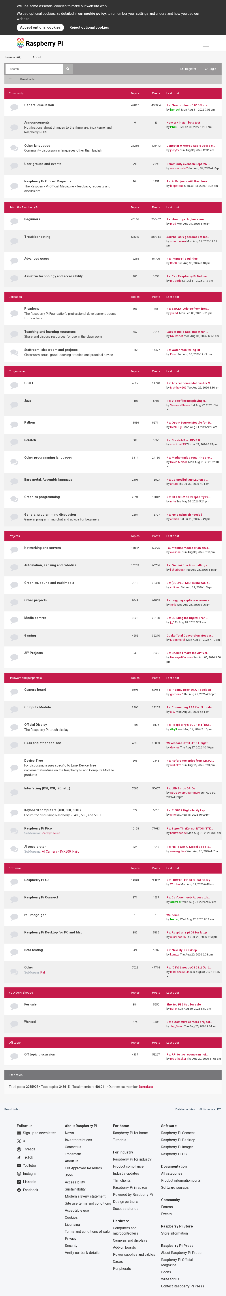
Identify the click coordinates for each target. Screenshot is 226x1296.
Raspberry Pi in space (130, 1187)
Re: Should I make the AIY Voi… (187, 653)
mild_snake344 (179, 972)
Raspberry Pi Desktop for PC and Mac (53, 932)
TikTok (28, 1157)
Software (15, 868)
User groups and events (42, 164)
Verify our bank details (82, 1253)
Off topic (15, 1042)
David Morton (179, 462)
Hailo (75, 851)
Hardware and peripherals (25, 677)
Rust (56, 833)
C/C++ (28, 383)
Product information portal (181, 1180)
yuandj (174, 313)
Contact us (73, 1147)
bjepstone (176, 185)
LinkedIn (29, 1182)
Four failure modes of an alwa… (188, 548)
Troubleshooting (37, 237)
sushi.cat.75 (178, 444)
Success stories (125, 1209)
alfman (174, 519)
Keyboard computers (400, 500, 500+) (52, 810)
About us (72, 1161)
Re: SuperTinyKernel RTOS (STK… (189, 828)
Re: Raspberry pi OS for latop (186, 932)
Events (166, 1214)
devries (174, 747)
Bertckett (146, 1087)
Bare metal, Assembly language (48, 479)
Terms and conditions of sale (87, 1231)
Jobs (69, 1175)
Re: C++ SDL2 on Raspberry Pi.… (188, 497)
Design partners (125, 1202)
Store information (174, 1233)
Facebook (30, 1190)
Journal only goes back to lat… (187, 237)
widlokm (175, 765)
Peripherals (122, 1268)
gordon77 (176, 694)
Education (15, 296)
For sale (30, 1004)
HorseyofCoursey (181, 657)
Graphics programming (42, 497)
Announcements (37, 122)
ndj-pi (173, 1008)
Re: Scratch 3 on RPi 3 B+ (184, 440)
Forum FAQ (13, 57)
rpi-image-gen (35, 915)
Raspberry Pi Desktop (178, 1140)
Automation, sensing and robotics (50, 565)
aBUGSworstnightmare (185, 792)
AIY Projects (33, 653)
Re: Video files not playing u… (186, 400)
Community (16, 93)
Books (166, 1272)
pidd (173, 223)
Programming (17, 371)
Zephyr (47, 833)
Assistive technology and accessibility (53, 276)
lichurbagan (177, 569)
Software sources (175, 1187)
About (36, 57)
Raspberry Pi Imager (177, 1147)
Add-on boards (124, 1247)
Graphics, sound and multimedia (49, 583)
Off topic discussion (39, 1054)
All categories (172, 1173)
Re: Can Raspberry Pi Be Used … (188, 276)
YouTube (29, 1165)
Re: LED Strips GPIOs (180, 788)
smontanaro (178, 241)
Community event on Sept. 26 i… (188, 164)
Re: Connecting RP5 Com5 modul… (190, 707)
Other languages (37, 145)
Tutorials (119, 1140)
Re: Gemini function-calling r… (187, 565)
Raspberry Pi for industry (132, 1159)
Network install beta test (183, 122)
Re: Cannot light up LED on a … (187, 479)
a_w (172, 711)
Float (173, 354)
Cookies (71, 1217)
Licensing (72, 1224)
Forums (167, 1207)
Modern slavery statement (85, 1196)
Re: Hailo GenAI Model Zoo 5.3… (188, 846)
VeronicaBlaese (180, 405)
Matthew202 (178, 387)
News (69, 1133)
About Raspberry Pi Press (181, 1253)
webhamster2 (179, 168)
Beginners (32, 219)
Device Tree (33, 760)
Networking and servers (42, 548)
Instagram (30, 1174)
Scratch (30, 440)
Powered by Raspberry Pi (133, 1194)
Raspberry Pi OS (36, 880)
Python (29, 422)
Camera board (35, 689)
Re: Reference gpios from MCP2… (190, 760)
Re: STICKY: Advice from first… (187, 308)
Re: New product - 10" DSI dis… (187, 105)
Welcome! (173, 915)
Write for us (170, 1279)
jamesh (175, 109)
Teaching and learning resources (50, 331)
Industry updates (126, 1173)
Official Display (35, 724)
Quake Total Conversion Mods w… (189, 635)
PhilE (173, 127)
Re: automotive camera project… (189, 1022)
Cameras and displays (130, 1240)
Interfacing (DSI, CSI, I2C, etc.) (47, 788)
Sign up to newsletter (39, 1133)
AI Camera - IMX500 (56, 851)
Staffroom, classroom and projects (51, 350)
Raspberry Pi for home (130, 1133)
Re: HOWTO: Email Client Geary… (189, 880)
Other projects (35, 600)
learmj (174, 919)
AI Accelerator (35, 846)
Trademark (73, 1154)
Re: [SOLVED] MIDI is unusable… (188, 583)
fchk (173, 604)
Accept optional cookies (40, 27)
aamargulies (178, 851)
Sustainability (75, 1189)
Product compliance (128, 1166)
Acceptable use (77, 1210)
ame (173, 814)
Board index (12, 1109)
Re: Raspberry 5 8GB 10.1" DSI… (188, 724)
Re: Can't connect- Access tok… (188, 897)
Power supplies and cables (134, 1254)
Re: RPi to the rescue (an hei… (187, 1054)
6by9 (173, 729)
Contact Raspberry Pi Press (182, 1286)
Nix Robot (176, 336)
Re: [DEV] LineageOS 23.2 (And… (188, 967)
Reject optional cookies (89, 27)
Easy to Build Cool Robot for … (187, 331)
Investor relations (78, 1140)
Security (71, 1246)
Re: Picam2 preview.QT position (188, 689)
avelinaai (175, 552)
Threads (29, 1149)
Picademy (31, 308)
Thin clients (122, 1180)
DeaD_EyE (176, 427)
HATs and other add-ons (43, 743)
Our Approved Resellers (83, 1168)
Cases (118, 1261)
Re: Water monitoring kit (183, 350)
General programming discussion (50, 514)
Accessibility (75, 1182)
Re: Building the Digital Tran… (187, 618)
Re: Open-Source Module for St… (189, 422)
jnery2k (174, 150)
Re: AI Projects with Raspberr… (187, 181)
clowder (176, 901)
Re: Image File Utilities (182, 258)
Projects (14, 536)
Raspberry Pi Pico (38, 828)
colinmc (175, 587)
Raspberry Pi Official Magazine (48, 181)
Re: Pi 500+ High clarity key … (187, 810)
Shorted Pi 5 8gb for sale (183, 1004)
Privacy (70, 1239)
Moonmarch (178, 639)
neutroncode (178, 833)
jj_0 (172, 622)
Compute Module (37, 707)
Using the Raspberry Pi (23, 207)
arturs (174, 483)
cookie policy (95, 13)
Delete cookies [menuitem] (185, 1109)
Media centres (35, 618)
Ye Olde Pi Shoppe (21, 992)
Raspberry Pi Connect (41, 897)
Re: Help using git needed (184, 514)
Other (28, 967)
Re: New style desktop (181, 950)
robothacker (178, 1058)
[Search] (68, 69)
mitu (173, 501)
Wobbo (175, 884)
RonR (173, 263)
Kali (42, 972)
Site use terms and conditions (88, 1203)
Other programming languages (48, 457)
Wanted (30, 1022)
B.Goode (175, 280)
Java (27, 400)
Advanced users (36, 258)
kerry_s (174, 954)
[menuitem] (210, 69)
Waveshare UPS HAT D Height (186, 743)
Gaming (30, 635)
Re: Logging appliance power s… (189, 600)
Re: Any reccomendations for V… (189, 383)
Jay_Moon (176, 1026)
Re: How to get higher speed (185, 219)
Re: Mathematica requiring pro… (189, 457)
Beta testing (33, 950)
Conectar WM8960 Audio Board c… (190, 145)
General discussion (39, 105)
